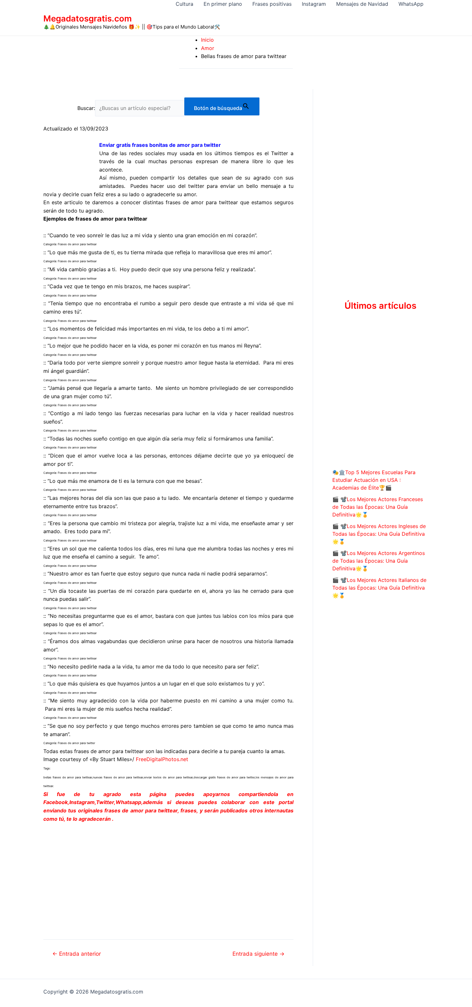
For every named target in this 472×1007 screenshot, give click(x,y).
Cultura (184, 4)
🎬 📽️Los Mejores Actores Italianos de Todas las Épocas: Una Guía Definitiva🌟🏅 (379, 588)
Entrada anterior (76, 953)
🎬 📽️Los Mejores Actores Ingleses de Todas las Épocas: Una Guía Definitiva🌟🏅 (379, 534)
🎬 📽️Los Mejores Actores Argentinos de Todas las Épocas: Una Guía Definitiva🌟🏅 (378, 561)
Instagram (314, 4)
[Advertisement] (168, 876)
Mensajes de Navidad (362, 4)
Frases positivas (272, 4)
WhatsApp (411, 4)
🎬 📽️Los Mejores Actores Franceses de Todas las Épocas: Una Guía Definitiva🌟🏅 (377, 507)
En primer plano (223, 4)
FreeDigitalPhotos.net (162, 759)
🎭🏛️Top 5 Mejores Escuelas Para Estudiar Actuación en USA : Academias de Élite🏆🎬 (373, 480)
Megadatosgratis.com (87, 18)
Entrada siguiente (258, 953)
